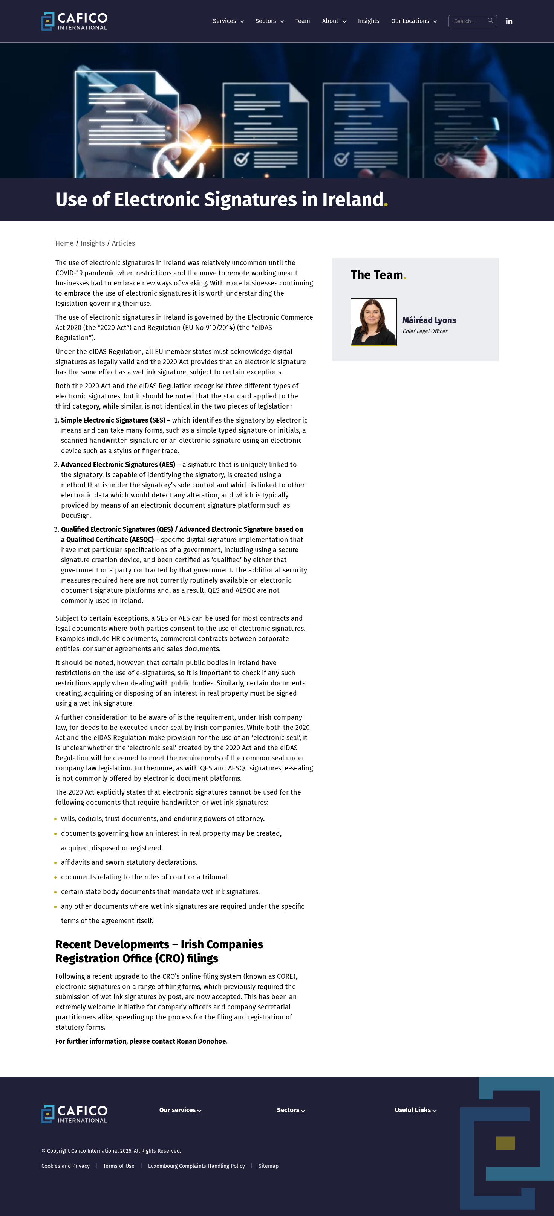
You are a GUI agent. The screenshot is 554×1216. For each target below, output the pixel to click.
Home (64, 243)
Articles (123, 243)
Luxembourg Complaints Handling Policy (196, 1166)
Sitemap (269, 1166)
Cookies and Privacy (65, 1166)
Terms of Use (119, 1166)
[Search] (490, 21)
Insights (368, 20)
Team (302, 20)
